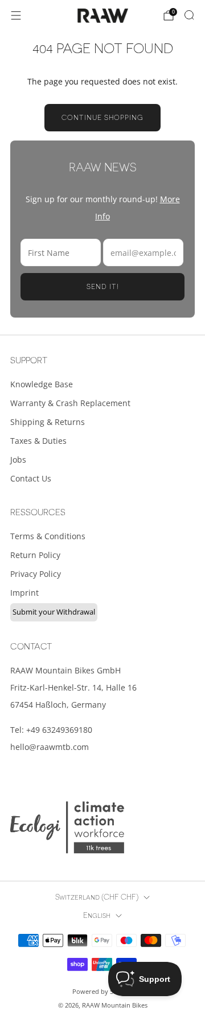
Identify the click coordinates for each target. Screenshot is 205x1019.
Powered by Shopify (102, 991)
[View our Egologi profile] (67, 827)
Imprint (24, 592)
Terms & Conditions (47, 536)
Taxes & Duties (38, 440)
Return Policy (35, 554)
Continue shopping (103, 117)
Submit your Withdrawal (54, 612)
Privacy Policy (35, 573)
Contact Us (30, 478)
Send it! (103, 286)
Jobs (18, 459)
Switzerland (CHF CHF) (96, 897)
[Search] (189, 15)
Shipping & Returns (47, 421)
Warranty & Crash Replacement (70, 403)
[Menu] (16, 15)
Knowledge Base (41, 384)
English (96, 915)
